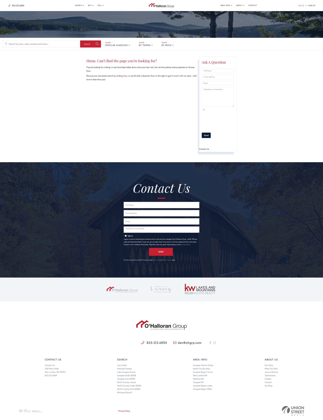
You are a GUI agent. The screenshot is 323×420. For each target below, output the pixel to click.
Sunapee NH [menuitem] (198, 382)
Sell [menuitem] (100, 5)
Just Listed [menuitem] (122, 365)
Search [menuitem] (78, 5)
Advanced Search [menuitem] (124, 392)
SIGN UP (311, 6)
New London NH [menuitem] (200, 375)
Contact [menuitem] (252, 5)
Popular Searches (116, 45)
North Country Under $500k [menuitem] (129, 385)
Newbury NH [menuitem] (198, 378)
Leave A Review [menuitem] (271, 372)
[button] (90, 43)
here (125, 75)
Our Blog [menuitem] (268, 385)
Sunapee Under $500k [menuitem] (126, 375)
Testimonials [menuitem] (270, 375)
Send (206, 135)
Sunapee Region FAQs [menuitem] (202, 389)
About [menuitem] (239, 5)
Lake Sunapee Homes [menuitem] (126, 372)
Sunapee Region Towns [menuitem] (203, 372)
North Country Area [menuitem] (201, 368)
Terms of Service (216, 142)
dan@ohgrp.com (189, 343)
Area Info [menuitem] (225, 5)
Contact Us (50, 365)
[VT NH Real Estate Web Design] (257, 411)
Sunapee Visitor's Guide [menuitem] (203, 365)
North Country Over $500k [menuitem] (128, 389)
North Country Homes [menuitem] (126, 382)
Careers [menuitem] (268, 378)
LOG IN (301, 6)
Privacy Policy (225, 129)
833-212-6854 (17, 5)
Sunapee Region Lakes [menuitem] (202, 385)
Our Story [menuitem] (269, 365)
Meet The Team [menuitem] (271, 368)
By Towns (145, 45)
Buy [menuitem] (90, 5)
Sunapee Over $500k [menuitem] (126, 378)
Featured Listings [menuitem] (124, 368)
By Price (167, 45)
